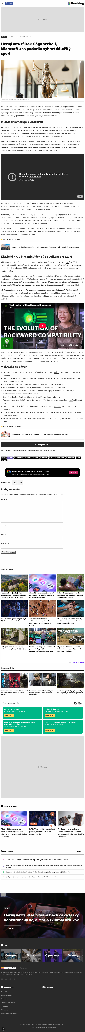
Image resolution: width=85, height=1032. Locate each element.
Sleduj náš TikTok (43, 445)
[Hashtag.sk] (76, 3)
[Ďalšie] (82, 955)
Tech (10, 457)
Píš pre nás (5, 1010)
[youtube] (6, 979)
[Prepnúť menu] (2, 3)
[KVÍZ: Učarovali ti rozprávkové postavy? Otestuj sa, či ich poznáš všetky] (42, 818)
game (36, 457)
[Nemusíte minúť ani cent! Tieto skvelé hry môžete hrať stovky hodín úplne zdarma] (14, 680)
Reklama (4, 1006)
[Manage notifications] (3, 1028)
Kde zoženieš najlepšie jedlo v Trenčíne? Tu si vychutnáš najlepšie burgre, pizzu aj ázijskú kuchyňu (38, 872)
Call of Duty (19, 457)
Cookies (4, 999)
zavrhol (23, 418)
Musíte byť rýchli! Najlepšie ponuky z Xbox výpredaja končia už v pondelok (70, 692)
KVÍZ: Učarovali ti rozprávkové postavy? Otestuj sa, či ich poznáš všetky (42, 831)
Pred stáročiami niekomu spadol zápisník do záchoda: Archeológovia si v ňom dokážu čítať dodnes (71, 833)
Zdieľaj (10, 3)
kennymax (39, 1027)
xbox (5, 460)
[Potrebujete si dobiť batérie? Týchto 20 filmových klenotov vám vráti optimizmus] (42, 680)
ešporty (29, 457)
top (79, 457)
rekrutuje (48, 378)
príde (56, 372)
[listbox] (76, 851)
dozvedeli (34, 127)
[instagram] (10, 979)
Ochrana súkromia (8, 1002)
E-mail (3, 534)
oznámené (12, 387)
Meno (3, 526)
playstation (71, 457)
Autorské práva (7, 995)
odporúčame (60, 457)
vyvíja (34, 384)
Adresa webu (5, 543)
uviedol (4, 150)
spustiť (45, 412)
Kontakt (4, 991)
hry (52, 457)
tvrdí (67, 262)
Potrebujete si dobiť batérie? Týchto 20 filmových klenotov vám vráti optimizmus (41, 692)
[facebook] (2, 979)
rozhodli (71, 220)
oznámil (57, 406)
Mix (4, 37)
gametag (44, 457)
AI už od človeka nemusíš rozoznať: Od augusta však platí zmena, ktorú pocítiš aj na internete (14, 833)
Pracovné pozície (11, 703)
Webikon (53, 1027)
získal (23, 397)
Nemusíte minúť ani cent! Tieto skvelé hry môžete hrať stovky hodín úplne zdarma (14, 692)
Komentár (4, 499)
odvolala (68, 133)
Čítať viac (11, 928)
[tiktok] (14, 979)
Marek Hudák (25, 37)
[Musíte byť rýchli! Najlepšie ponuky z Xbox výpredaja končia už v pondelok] (70, 680)
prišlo (14, 234)
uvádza (13, 214)
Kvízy (34, 823)
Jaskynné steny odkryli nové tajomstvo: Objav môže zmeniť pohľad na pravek (31, 877)
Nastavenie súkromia (9, 1013)
